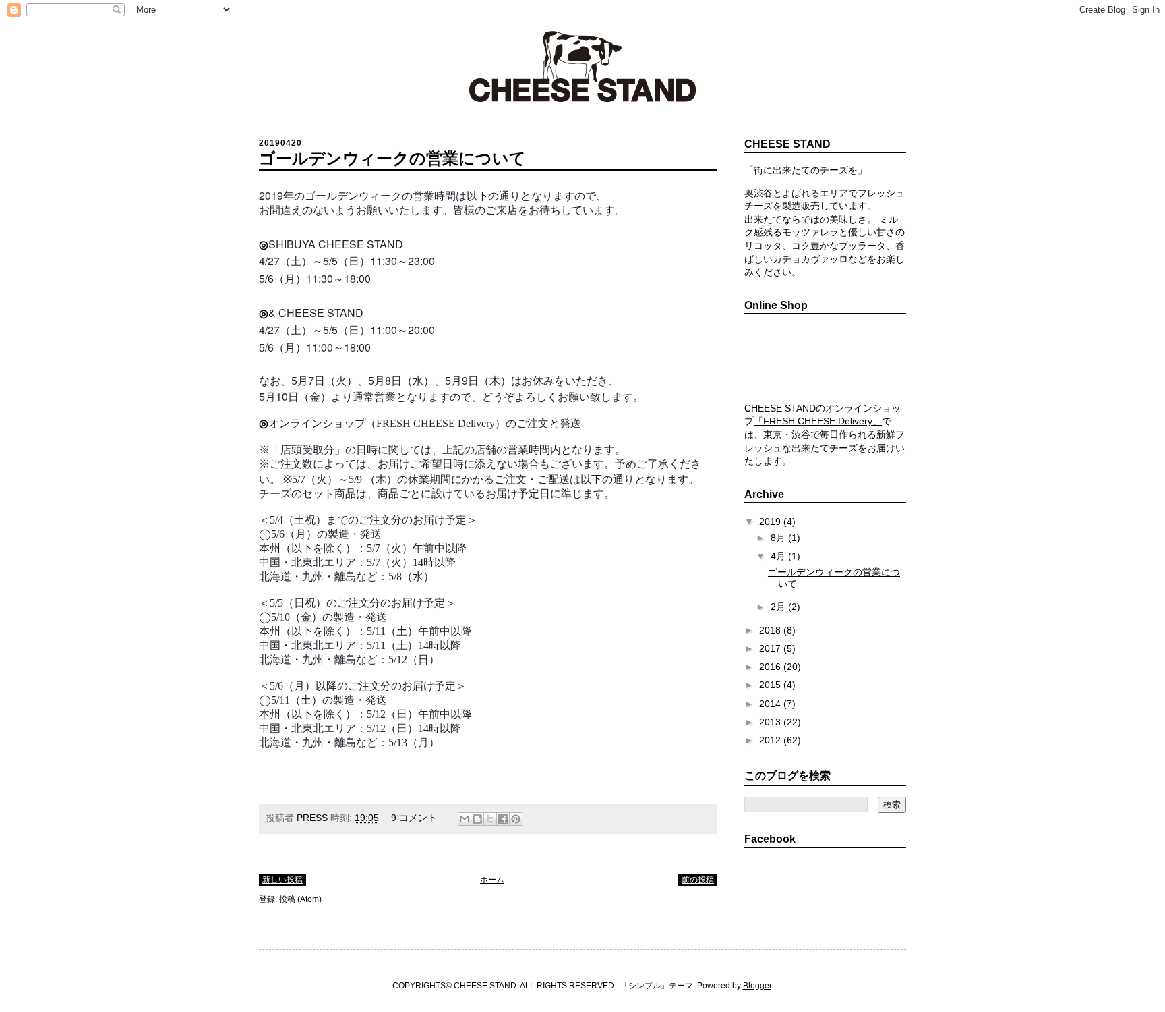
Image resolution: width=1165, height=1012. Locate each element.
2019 (771, 521)
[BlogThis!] (477, 819)
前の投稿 (698, 879)
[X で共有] (490, 819)
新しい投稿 (282, 879)
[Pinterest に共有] (515, 819)
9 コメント (414, 817)
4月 (779, 556)
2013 (771, 721)
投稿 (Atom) (300, 899)
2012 (771, 740)
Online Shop (825, 359)
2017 (771, 648)
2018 (771, 630)
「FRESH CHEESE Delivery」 (818, 421)
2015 (771, 684)
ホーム (492, 879)
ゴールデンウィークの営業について (392, 158)
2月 (779, 606)
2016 (771, 666)
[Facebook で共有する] (503, 819)
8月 (779, 537)
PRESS (313, 817)
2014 (771, 703)
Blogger (757, 985)
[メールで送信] (464, 819)
